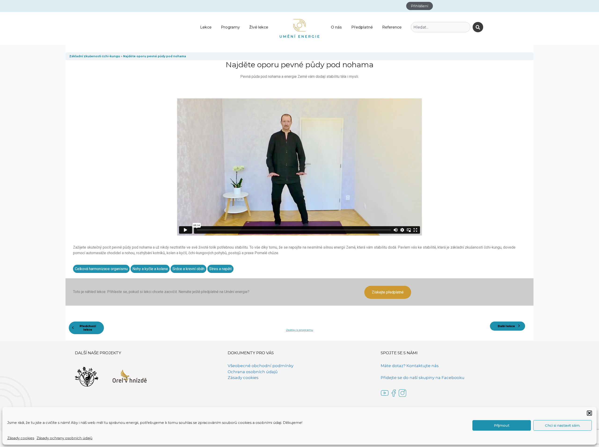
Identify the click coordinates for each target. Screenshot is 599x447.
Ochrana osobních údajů (253, 371)
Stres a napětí (220, 269)
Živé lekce (258, 27)
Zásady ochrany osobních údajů (64, 438)
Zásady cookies (20, 438)
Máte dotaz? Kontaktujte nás (410, 365)
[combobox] (440, 27)
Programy (230, 27)
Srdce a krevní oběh (188, 269)
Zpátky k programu (299, 330)
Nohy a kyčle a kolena (150, 269)
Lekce (206, 27)
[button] (589, 413)
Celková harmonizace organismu (101, 269)
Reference (392, 27)
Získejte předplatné (388, 292)
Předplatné (362, 27)
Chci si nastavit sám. (562, 425)
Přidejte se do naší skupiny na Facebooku (422, 377)
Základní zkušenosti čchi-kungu (95, 56)
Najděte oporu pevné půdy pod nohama (154, 56)
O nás (336, 27)
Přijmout (501, 425)
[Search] (478, 27)
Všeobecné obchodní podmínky (260, 365)
